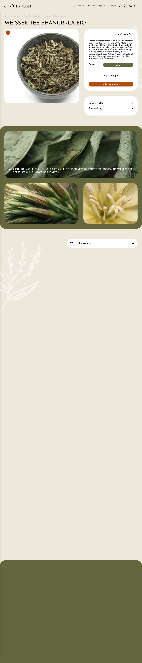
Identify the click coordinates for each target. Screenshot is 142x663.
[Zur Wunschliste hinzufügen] (8, 32)
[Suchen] (120, 6)
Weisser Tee (36, 16)
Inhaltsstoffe (96, 103)
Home (6, 16)
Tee (26, 16)
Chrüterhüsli (124, 35)
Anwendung (95, 108)
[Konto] (135, 6)
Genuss (16, 16)
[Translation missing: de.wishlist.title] (125, 6)
